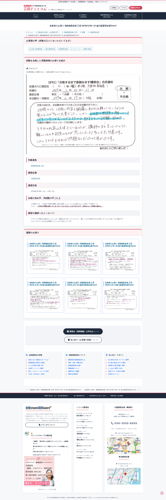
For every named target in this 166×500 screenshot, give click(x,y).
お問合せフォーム (113, 374)
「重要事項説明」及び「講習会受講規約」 (56, 395)
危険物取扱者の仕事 (74, 365)
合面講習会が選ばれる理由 (36, 362)
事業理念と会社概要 (117, 395)
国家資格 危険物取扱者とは (76, 359)
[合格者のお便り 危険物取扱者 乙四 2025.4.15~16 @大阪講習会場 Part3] (83, 261)
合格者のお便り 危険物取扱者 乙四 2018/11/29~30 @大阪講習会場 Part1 (55, 390)
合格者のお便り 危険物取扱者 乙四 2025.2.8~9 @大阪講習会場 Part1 (119, 283)
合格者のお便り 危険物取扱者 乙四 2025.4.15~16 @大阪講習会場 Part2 (120, 244)
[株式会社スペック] (27, 433)
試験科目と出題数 (73, 371)
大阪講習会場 (94, 32)
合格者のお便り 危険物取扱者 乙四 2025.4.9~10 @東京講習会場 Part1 (82, 283)
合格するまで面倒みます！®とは (38, 359)
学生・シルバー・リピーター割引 (38, 371)
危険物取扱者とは (106, 16)
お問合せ (114, 7)
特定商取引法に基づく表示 (97, 395)
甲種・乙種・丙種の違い (75, 362)
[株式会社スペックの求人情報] (47, 471)
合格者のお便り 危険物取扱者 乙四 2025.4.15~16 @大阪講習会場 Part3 (82, 244)
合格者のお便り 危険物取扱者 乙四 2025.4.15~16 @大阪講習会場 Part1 (44, 283)
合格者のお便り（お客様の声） (48, 32)
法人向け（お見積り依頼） (84, 340)
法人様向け (83, 16)
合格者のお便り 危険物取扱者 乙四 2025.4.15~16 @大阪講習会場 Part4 (44, 244)
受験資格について (73, 368)
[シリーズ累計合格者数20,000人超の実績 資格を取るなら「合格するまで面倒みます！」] (38, 407)
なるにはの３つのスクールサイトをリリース (46, 454)
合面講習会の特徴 (130, 16)
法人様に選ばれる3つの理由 (116, 362)
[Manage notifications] (162, 493)
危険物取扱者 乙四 (70, 32)
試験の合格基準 (73, 374)
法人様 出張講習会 (35, 49)
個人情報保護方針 (79, 395)
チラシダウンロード (48, 425)
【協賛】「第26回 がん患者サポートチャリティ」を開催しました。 (51, 442)
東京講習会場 (50, 49)
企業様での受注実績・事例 (116, 365)
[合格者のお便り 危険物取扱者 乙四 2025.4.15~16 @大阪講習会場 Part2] (121, 261)
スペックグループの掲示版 (41, 435)
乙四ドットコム (35, 9)
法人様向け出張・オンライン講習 (118, 359)
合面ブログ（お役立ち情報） (117, 371)
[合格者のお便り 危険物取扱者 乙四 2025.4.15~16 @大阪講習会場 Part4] (45, 260)
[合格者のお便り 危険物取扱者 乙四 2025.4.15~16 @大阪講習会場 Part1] (45, 299)
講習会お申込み (135, 7)
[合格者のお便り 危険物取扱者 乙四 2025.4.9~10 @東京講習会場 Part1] (83, 300)
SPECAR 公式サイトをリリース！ (43, 451)
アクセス (124, 7)
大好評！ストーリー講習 (35, 368)
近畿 (83, 32)
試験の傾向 (87, 49)
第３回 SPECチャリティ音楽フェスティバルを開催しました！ (50, 447)
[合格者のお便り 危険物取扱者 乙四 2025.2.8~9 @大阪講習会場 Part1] (121, 299)
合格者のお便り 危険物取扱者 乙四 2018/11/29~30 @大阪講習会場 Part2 (110, 390)
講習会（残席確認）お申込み (84, 331)
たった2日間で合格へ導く (36, 365)
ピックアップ (75, 49)
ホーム (35, 16)
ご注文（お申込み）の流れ (36, 374)
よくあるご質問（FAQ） (115, 368)
